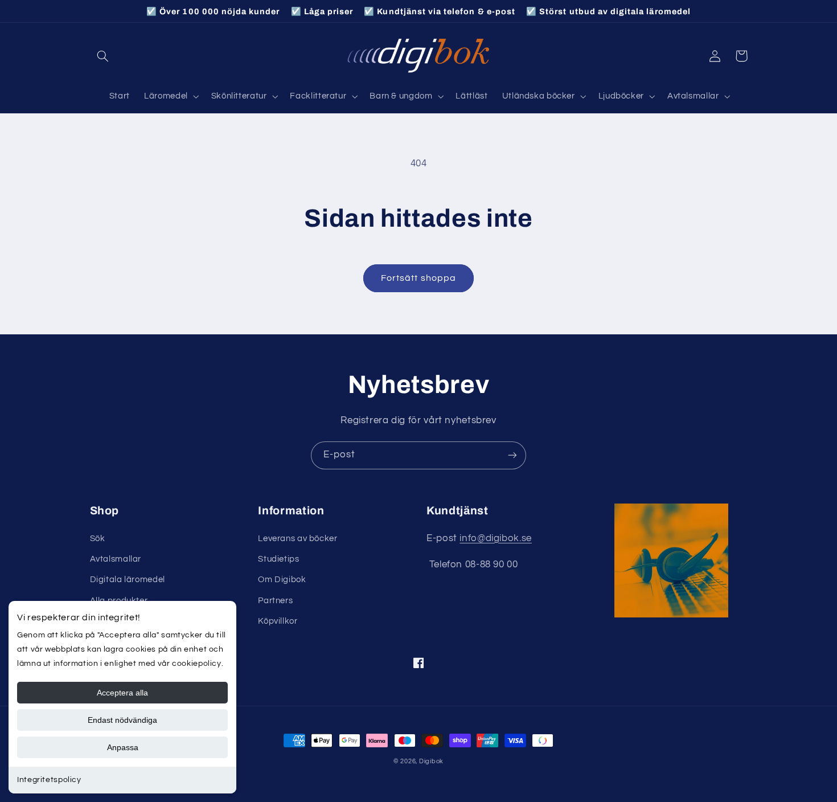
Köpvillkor (277, 621)
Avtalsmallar (116, 559)
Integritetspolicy (49, 780)
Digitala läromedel (127, 579)
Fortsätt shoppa (418, 278)
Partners (275, 600)
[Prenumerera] (512, 455)
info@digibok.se (495, 538)
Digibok (431, 761)
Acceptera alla (122, 692)
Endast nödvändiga (122, 720)
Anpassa (122, 747)
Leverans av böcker (297, 538)
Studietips (278, 559)
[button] (103, 56)
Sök (97, 538)
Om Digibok (282, 579)
